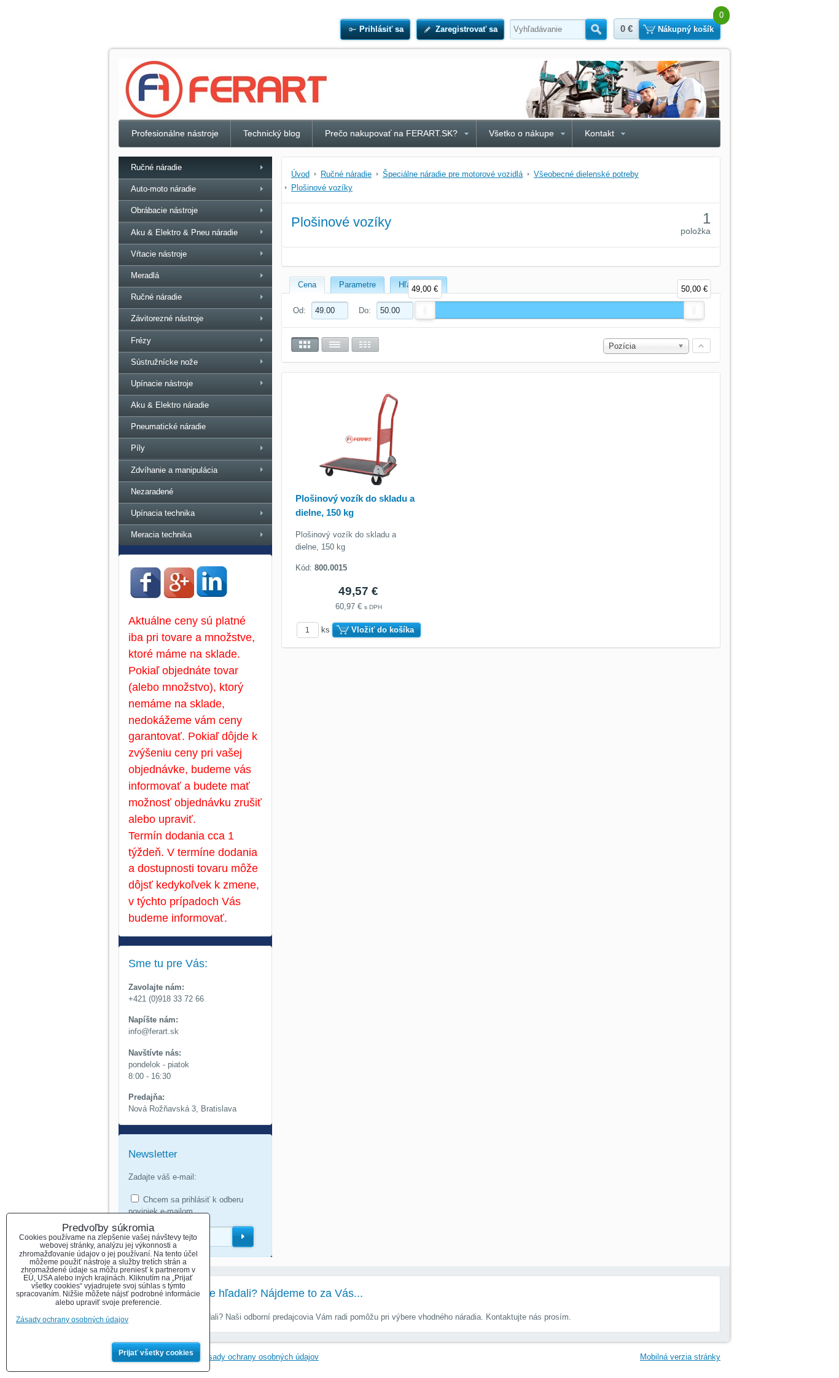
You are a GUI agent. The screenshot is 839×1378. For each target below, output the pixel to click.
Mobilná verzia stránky (680, 1356)
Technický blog (271, 133)
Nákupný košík (686, 29)
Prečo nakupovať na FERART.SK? (391, 133)
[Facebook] (145, 595)
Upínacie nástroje (162, 383)
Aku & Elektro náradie (170, 405)
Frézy (141, 340)
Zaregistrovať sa (466, 29)
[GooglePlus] (178, 595)
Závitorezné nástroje (167, 318)
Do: (366, 310)
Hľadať (596, 29)
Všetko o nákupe (521, 133)
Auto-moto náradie (163, 188)
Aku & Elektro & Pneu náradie (184, 232)
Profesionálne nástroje (175, 133)
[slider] (425, 310)
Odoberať (243, 1236)
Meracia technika (161, 534)
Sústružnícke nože (164, 362)
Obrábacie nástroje (164, 210)
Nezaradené (152, 491)
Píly (138, 448)
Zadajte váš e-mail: (162, 1176)
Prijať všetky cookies (156, 1353)
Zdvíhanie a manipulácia (174, 470)
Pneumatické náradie (168, 426)
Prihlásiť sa (381, 29)
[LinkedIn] (212, 593)
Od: (300, 310)
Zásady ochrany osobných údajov (259, 1356)
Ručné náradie (156, 167)
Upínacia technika (163, 513)
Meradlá (145, 275)
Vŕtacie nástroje (159, 254)
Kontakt (599, 133)
